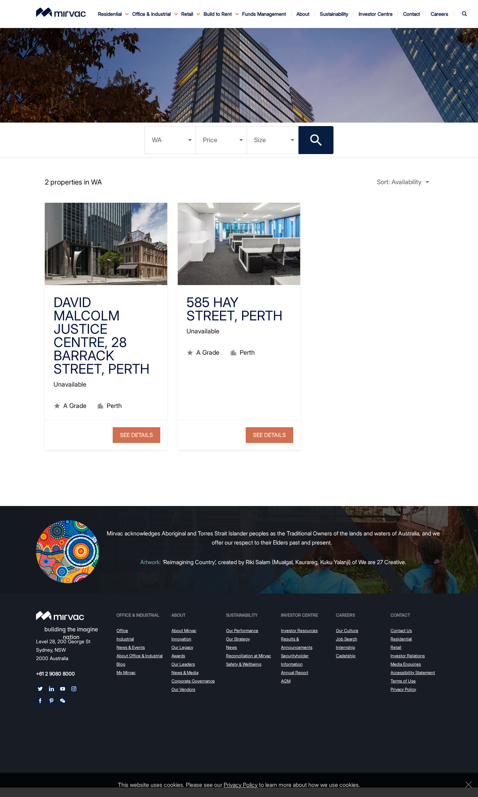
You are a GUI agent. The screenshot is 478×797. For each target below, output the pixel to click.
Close (466, 784)
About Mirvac (183, 630)
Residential (401, 639)
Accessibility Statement (413, 672)
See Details (136, 434)
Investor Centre (299, 615)
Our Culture (347, 630)
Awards (178, 655)
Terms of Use (403, 681)
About (178, 615)
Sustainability (242, 615)
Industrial (125, 639)
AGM (285, 681)
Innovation (181, 639)
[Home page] (60, 615)
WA (157, 140)
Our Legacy (182, 647)
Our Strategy (238, 639)
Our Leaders (183, 664)
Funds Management (264, 14)
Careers (345, 615)
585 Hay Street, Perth (234, 309)
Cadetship (346, 655)
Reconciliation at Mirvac (248, 655)
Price (210, 140)
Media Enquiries (406, 664)
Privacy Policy (403, 689)
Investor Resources (299, 630)
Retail (396, 647)
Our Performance (242, 630)
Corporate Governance (193, 681)
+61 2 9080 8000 (55, 674)
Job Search (346, 639)
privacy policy (241, 784)
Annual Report (294, 672)
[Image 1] (61, 12)
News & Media (184, 672)
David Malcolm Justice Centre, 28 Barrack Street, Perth (101, 335)
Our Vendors (183, 689)
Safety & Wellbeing (243, 664)
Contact (400, 615)
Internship (345, 647)
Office (122, 630)
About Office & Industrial (140, 655)
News (231, 647)
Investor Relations (408, 655)
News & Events (131, 647)
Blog (121, 664)
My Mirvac (126, 672)
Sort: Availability (399, 182)
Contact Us (401, 630)
